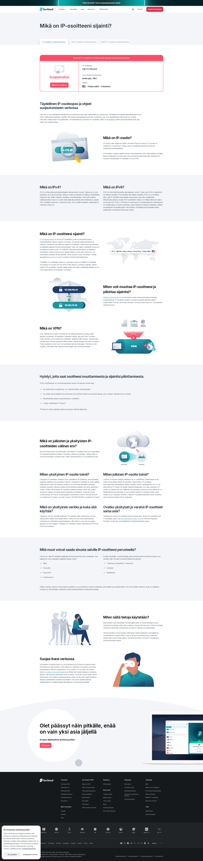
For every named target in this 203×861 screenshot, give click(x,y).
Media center (107, 797)
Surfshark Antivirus (66, 794)
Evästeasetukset (120, 856)
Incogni (63, 811)
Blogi (104, 804)
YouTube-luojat (129, 787)
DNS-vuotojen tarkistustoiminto (84, 42)
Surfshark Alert (65, 791)
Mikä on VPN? (86, 784)
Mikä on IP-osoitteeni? (152, 787)
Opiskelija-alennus (130, 791)
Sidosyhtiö (127, 784)
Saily (62, 818)
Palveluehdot (159, 856)
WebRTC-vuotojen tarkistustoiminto (115, 42)
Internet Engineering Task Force (129, 519)
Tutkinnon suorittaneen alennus (131, 795)
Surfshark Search (66, 797)
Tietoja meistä (107, 794)
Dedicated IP (86, 797)
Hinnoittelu (73, 9)
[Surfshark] (47, 9)
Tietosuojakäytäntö (146, 856)
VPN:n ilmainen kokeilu (89, 807)
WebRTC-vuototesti (151, 797)
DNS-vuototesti (150, 794)
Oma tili (139, 9)
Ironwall (63, 814)
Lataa (82, 9)
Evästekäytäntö (133, 856)
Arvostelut (85, 801)
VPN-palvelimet (87, 794)
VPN (41, 334)
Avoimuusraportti (108, 807)
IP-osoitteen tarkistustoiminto (54, 42)
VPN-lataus (85, 804)
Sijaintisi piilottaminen (111, 297)
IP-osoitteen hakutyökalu (153, 791)
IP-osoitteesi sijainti (47, 239)
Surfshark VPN (65, 784)
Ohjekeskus (149, 811)
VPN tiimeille (103, 9)
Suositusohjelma (129, 799)
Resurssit (91, 9)
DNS (146, 784)
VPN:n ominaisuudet (88, 787)
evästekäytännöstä (29, 849)
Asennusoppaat (150, 814)
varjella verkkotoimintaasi (55, 672)
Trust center (107, 801)
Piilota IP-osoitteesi (59, 85)
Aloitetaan (45, 745)
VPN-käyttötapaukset (88, 791)
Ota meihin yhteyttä (109, 811)
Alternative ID (65, 787)
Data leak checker (151, 801)
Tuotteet (61, 9)
